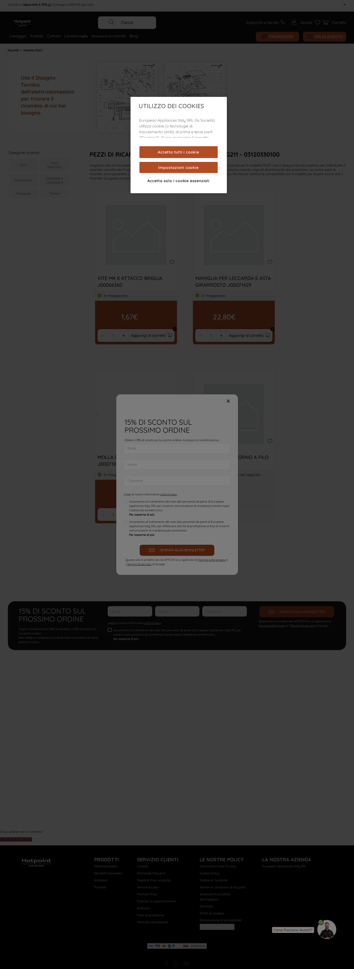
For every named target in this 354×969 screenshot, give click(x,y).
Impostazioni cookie (178, 167)
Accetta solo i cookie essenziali (178, 180)
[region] (179, 145)
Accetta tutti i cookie (178, 152)
